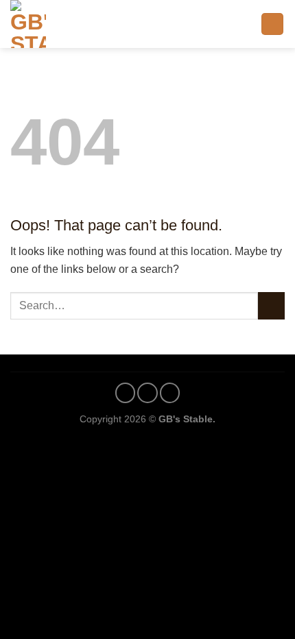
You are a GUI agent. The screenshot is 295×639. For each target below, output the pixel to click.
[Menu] (272, 24)
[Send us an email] (170, 393)
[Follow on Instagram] (147, 393)
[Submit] (271, 305)
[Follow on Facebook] (125, 393)
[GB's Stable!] (51, 24)
